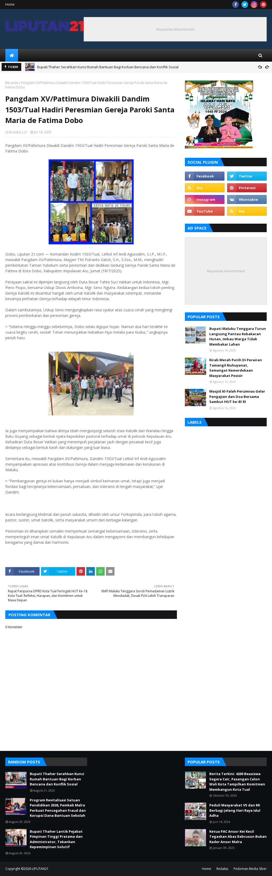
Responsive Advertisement (175, 29)
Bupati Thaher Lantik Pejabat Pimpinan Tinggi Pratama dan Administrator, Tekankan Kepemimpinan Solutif (56, 839)
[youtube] (204, 211)
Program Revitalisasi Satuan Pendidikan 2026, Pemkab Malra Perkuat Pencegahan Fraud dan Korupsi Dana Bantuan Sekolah (138, 67)
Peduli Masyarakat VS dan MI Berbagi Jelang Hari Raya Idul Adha (234, 810)
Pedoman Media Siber (250, 868)
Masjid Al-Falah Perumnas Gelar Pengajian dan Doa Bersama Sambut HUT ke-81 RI (237, 396)
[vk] (247, 199)
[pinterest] (263, 4)
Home (10, 4)
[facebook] (235, 4)
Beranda (11, 82)
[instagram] (254, 4)
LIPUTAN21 (40, 868)
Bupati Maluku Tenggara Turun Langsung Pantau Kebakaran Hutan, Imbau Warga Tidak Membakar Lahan (237, 336)
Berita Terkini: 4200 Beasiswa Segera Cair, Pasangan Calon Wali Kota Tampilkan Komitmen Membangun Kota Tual (237, 781)
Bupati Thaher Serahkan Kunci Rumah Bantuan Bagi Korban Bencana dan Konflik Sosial (57, 778)
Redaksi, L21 (18, 132)
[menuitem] (11, 55)
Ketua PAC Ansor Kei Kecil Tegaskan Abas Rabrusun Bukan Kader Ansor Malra (238, 836)
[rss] (204, 187)
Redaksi (222, 868)
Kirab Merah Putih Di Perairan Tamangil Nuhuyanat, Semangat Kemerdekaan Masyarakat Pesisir (235, 368)
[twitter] (244, 4)
